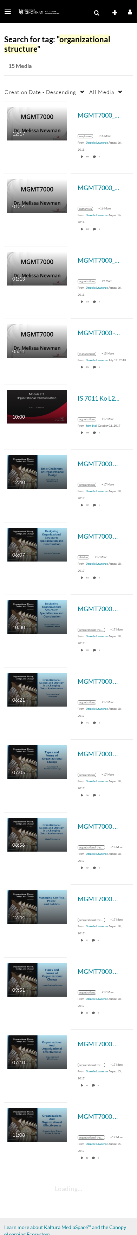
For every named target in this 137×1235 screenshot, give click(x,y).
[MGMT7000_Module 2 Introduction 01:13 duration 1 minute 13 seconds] (37, 268)
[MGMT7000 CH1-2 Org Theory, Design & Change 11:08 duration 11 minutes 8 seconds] (37, 1124)
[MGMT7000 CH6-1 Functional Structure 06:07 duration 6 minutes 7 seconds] (37, 544)
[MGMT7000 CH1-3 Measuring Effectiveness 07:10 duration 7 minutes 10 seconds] (37, 1051)
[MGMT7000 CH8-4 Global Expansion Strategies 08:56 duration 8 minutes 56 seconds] (37, 834)
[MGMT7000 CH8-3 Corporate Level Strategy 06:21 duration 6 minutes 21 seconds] (37, 689)
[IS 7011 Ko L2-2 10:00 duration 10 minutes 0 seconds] (37, 406)
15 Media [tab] (20, 65)
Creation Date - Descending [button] (40, 92)
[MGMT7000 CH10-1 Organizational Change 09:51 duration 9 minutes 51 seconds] (37, 979)
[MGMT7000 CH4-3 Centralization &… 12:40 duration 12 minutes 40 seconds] (37, 471)
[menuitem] (96, 13)
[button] (9, 12)
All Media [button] (101, 92)
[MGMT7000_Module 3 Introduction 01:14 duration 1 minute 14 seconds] (37, 195)
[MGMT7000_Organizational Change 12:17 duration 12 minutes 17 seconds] (37, 123)
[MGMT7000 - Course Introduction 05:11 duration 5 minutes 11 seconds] (37, 340)
